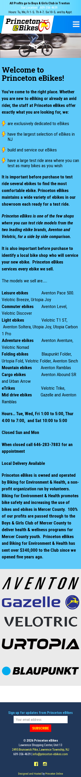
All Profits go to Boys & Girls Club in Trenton (40, 3)
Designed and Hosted (30, 773)
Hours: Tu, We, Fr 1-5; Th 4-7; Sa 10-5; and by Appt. (40, 12)
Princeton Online (54, 773)
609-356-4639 (48, 8)
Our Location (29, 8)
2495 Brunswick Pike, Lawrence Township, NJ (40, 750)
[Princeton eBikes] (28, 24)
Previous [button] (5, 43)
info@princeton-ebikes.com (50, 754)
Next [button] (76, 43)
